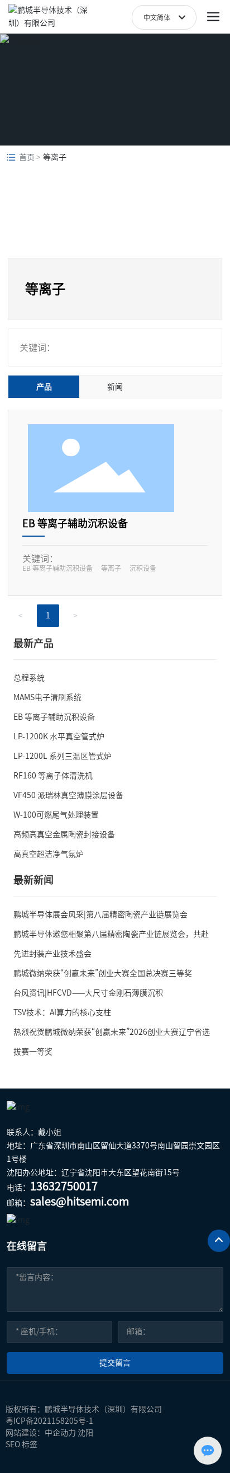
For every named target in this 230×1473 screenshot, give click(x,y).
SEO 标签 (21, 1444)
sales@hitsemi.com (79, 1201)
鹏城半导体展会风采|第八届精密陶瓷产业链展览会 (100, 914)
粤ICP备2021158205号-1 (49, 1421)
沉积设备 (143, 568)
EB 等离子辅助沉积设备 (75, 523)
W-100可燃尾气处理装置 (56, 815)
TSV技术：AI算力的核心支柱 (62, 1012)
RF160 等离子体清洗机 (53, 776)
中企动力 (60, 1433)
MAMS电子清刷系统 (47, 697)
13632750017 (64, 1185)
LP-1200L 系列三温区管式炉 (62, 756)
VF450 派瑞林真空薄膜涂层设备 (68, 795)
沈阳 (85, 1433)
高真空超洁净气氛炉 (48, 854)
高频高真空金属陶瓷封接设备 (64, 834)
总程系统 (29, 678)
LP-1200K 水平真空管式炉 (58, 736)
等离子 (111, 568)
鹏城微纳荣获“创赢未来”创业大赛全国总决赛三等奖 (102, 973)
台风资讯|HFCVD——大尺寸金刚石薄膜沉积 (88, 993)
